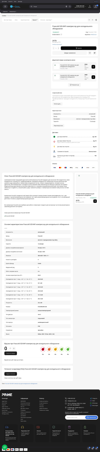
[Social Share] (96, 19)
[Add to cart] (93, 67)
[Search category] (31, 6)
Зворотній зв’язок (43, 408)
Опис (16, 20)
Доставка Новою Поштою (64, 141)
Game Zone (4, 403)
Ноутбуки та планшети (7, 412)
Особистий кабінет (43, 401)
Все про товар (8, 20)
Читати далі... (57, 104)
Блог (15, 1)
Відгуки (35, 20)
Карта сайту (23, 421)
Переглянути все (58, 125)
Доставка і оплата (25, 408)
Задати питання (10, 374)
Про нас (22, 406)
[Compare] (94, 53)
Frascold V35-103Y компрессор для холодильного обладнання (69, 65)
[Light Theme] (95, 1)
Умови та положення (25, 412)
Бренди (20, 1)
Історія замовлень (43, 403)
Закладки (41, 404)
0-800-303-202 (80, 6)
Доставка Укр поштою (63, 146)
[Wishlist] (90, 53)
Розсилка (41, 406)
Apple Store (4, 401)
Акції (22, 419)
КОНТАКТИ (23, 401)
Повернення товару (25, 404)
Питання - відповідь (46, 20)
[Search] (66, 6)
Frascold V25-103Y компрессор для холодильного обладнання (69, 76)
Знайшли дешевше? (57, 44)
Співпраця (23, 410)
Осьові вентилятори (25, 403)
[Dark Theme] (97, 1)
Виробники (23, 414)
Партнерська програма (26, 417)
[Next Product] (92, 19)
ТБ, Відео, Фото (5, 414)
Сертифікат (23, 415)
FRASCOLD (93, 34)
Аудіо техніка (5, 406)
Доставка (4, 1)
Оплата (10, 1)
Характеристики (25, 20)
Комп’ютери (4, 410)
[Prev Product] (89, 19)
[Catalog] (5, 6)
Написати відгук (10, 353)
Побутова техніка (6, 408)
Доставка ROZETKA (62, 136)
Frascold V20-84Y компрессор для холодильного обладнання (21, 383)
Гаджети (4, 404)
